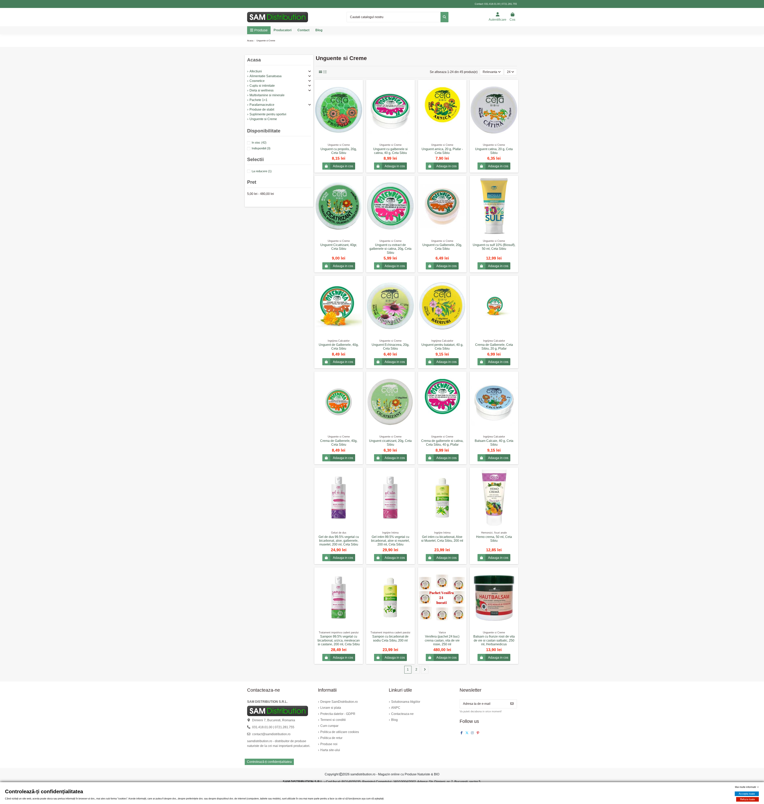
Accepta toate (747, 793)
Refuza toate (747, 799)
